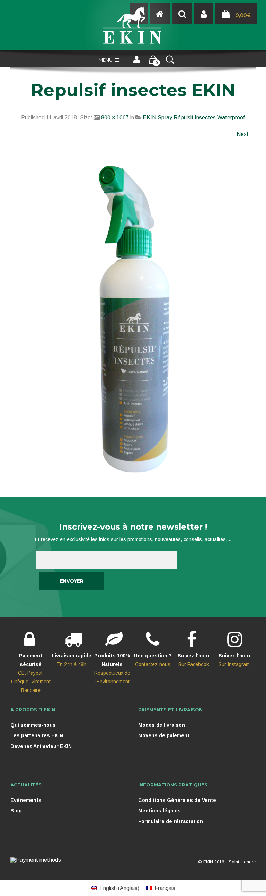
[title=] (203, 13)
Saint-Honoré (242, 862)
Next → (246, 134)
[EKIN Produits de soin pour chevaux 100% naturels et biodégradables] (133, 25)
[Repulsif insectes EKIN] (133, 319)
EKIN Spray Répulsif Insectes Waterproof (194, 117)
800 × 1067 (115, 117)
